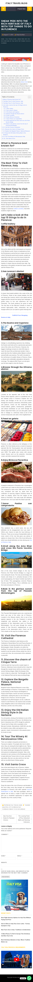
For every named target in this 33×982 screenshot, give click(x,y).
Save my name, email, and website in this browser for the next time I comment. (15, 872)
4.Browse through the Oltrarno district (15, 113)
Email (19, 856)
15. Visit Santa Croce (9, 138)
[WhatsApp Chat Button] (29, 978)
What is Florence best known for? (12, 99)
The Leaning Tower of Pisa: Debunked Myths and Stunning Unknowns (24, 819)
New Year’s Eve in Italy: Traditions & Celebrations (15, 929)
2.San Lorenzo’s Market (11, 110)
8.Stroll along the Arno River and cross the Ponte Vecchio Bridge (18, 121)
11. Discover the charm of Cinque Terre (13, 129)
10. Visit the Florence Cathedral (11, 127)
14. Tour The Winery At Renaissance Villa (14, 136)
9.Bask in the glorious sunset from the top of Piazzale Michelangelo (17, 124)
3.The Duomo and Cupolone (12, 112)
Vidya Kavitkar (20, 34)
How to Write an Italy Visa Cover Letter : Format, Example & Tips (15, 924)
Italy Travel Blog (16, 3)
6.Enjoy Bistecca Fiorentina (12, 117)
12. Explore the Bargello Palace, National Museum (16, 131)
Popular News (22, 8)
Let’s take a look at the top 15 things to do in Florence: (15, 105)
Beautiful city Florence (10, 807)
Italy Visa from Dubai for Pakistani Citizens (9, 818)
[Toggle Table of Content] (28, 97)
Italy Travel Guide (16, 805)
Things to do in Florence (17, 809)
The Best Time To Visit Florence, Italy (13, 101)
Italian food (24, 82)
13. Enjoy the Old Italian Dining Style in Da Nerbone (14, 133)
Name (3, 856)
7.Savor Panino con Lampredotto (14, 118)
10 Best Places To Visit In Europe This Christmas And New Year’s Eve (15, 935)
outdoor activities (18, 208)
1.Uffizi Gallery (9, 108)
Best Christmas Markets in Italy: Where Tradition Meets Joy (15, 941)
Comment (4, 834)
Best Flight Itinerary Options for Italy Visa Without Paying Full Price (16, 918)
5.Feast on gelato (10, 115)
